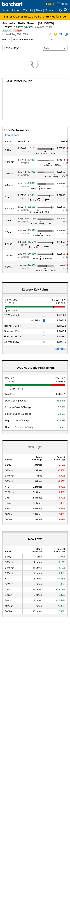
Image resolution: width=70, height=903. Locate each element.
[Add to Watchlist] (60, 34)
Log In (50, 4)
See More (60, 348)
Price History (12, 135)
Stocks (5, 10)
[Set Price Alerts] (55, 34)
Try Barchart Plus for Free (50, 16)
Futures (16, 10)
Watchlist (28, 10)
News (39, 10)
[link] (66, 34)
